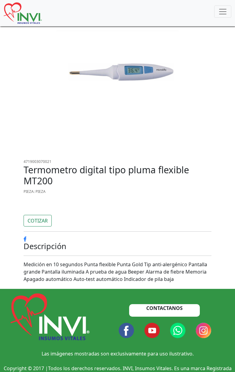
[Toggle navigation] (222, 12)
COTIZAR (38, 220)
